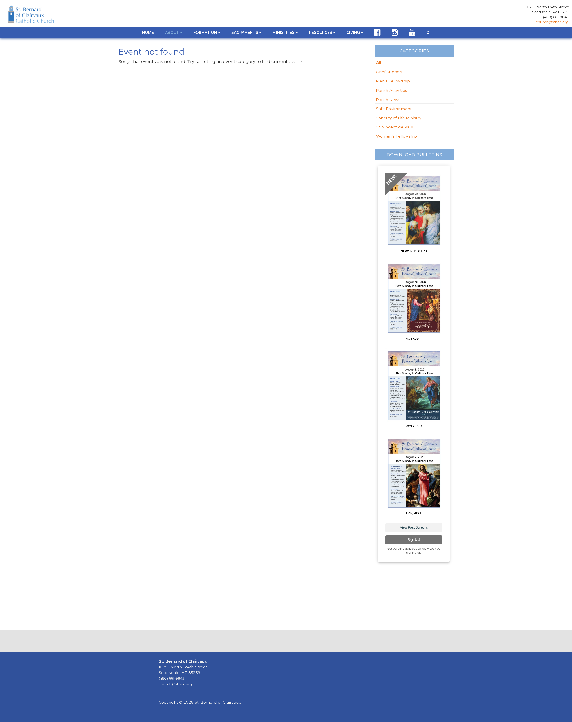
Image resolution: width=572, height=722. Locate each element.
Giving (354, 32)
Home (148, 32)
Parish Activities (391, 90)
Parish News (388, 99)
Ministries (284, 32)
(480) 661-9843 (556, 17)
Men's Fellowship (393, 81)
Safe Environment (394, 108)
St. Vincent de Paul (394, 127)
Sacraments (245, 32)
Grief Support (389, 71)
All (378, 62)
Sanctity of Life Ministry (398, 117)
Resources (321, 32)
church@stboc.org (552, 22)
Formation (205, 32)
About (172, 32)
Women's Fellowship (396, 136)
